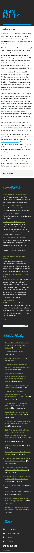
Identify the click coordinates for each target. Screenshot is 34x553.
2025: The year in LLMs (12, 351)
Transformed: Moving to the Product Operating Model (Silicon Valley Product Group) (17, 367)
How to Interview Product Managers (14, 222)
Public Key (10, 541)
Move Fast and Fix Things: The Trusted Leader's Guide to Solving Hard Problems (17, 345)
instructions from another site (10, 142)
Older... (5, 319)
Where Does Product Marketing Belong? (15, 194)
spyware (16, 128)
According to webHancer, (9, 111)
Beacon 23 (8, 441)
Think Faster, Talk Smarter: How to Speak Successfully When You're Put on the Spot (18, 423)
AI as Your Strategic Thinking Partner (14, 237)
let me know (28, 163)
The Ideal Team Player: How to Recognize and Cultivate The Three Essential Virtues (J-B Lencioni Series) (17, 394)
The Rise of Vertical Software (12, 205)
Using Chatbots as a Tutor (11, 213)
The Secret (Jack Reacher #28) (14, 485)
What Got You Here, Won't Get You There (18, 492)
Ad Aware (29, 125)
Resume (9, 537)
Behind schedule (8, 300)
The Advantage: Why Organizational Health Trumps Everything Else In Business (16, 405)
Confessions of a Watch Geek (14, 358)
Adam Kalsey (11, 14)
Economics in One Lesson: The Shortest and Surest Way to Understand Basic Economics (17, 478)
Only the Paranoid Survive (13, 445)
